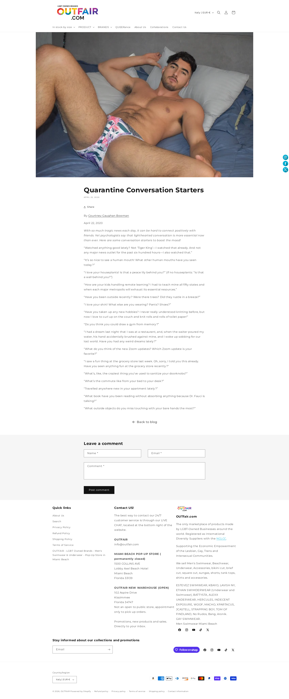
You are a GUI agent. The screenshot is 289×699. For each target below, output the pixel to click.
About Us (58, 515)
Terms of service (137, 691)
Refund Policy (61, 533)
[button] (63, 27)
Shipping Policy (62, 539)
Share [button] (90, 206)
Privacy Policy (61, 527)
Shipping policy (157, 691)
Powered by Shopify (80, 691)
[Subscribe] (109, 649)
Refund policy (101, 691)
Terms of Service (63, 545)
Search (57, 521)
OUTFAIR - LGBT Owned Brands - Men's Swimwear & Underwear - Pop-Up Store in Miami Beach (79, 555)
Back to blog (147, 422)
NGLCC (221, 538)
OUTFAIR (65, 691)
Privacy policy (119, 691)
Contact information (178, 691)
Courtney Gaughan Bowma (108, 215)
